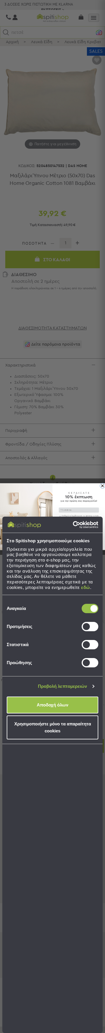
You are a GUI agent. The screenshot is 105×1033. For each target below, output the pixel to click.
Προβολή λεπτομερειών (62, 686)
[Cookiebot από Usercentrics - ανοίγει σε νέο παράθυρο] (74, 525)
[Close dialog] (102, 485)
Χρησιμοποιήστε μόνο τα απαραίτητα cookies (52, 727)
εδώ (85, 587)
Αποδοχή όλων (52, 704)
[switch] (90, 626)
